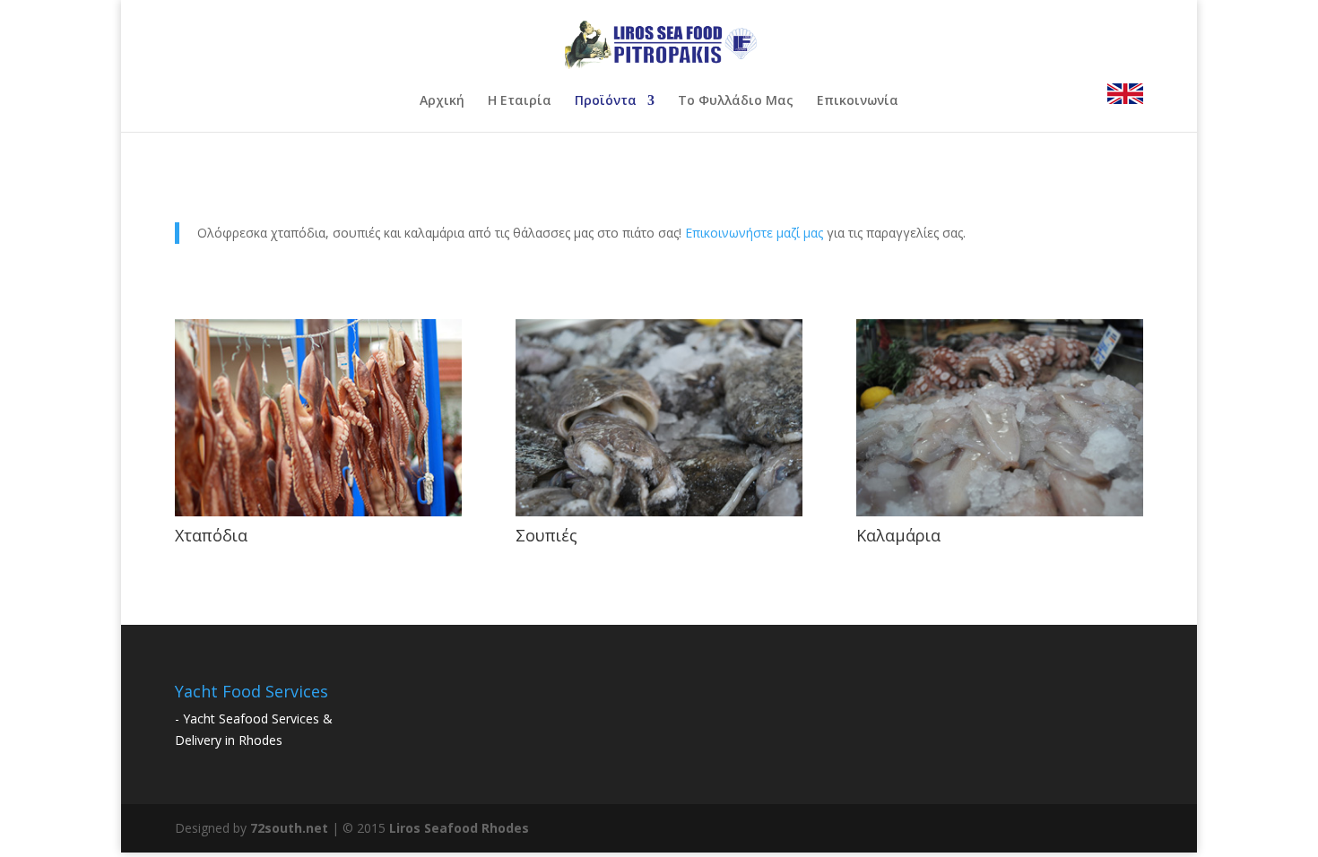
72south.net (289, 827)
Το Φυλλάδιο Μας (735, 101)
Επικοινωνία (857, 101)
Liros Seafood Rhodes (459, 827)
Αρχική (442, 101)
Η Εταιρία (519, 101)
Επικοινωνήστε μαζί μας (754, 232)
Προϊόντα (606, 101)
